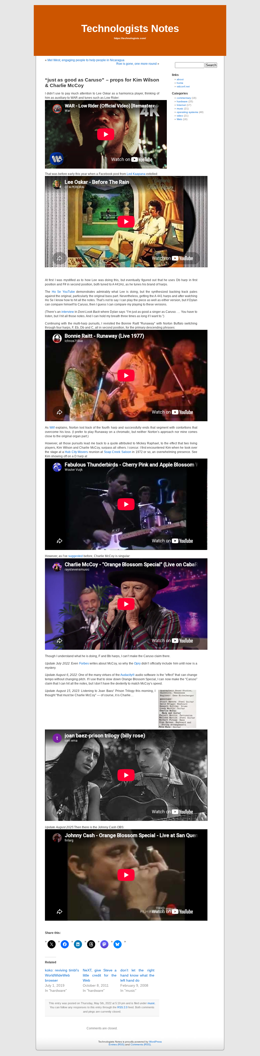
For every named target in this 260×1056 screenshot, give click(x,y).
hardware (182, 101)
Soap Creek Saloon (117, 452)
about (180, 79)
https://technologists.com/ (130, 38)
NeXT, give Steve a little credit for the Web (100, 975)
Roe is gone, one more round (136, 64)
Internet (181, 105)
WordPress (155, 1041)
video (180, 115)
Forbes (84, 663)
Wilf (52, 427)
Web (179, 119)
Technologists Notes (130, 28)
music (151, 1003)
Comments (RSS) (141, 1044)
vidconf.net (183, 86)
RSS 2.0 (122, 1007)
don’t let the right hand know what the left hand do (137, 975)
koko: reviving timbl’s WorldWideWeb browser (62, 975)
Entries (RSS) (116, 1044)
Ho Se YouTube (63, 292)
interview (67, 312)
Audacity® (127, 675)
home (180, 83)
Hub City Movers (76, 452)
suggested (75, 556)
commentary (184, 97)
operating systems (187, 112)
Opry (137, 663)
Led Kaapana (136, 174)
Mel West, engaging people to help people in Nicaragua (85, 60)
